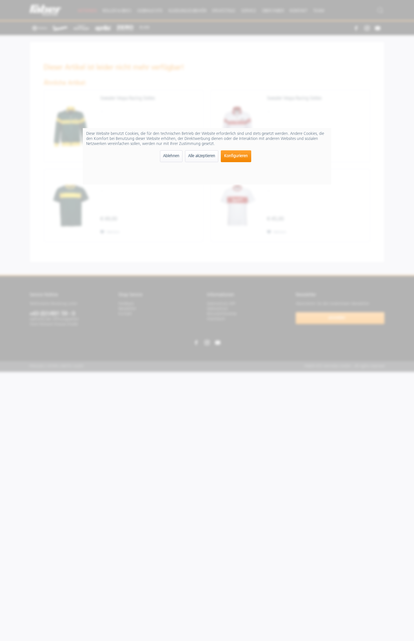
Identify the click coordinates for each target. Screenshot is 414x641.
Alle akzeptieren (201, 156)
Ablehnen (171, 156)
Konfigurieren (236, 156)
